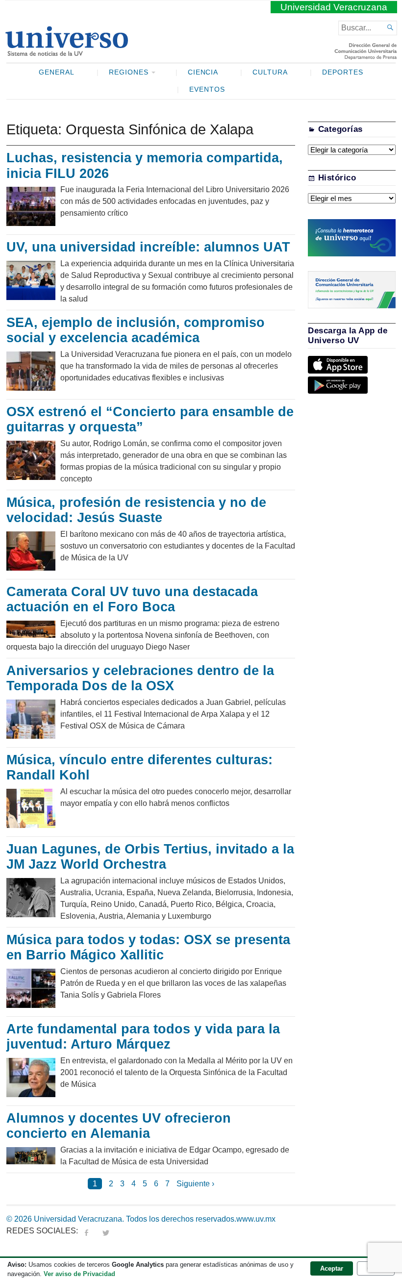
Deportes (342, 72)
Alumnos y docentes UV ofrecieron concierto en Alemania (118, 1126)
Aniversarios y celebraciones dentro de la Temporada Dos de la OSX (140, 678)
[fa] (86, 1231)
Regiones (129, 72)
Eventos (207, 89)
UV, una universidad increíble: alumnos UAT (148, 247)
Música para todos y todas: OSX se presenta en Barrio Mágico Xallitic (148, 947)
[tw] (106, 1231)
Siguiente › (195, 1183)
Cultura (270, 72)
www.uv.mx (256, 1219)
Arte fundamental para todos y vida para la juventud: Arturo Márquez (143, 1037)
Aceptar (331, 1268)
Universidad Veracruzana (333, 7)
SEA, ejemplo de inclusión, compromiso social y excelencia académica (135, 330)
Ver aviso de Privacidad (79, 1274)
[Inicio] (66, 52)
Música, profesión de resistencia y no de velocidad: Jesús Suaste (136, 510)
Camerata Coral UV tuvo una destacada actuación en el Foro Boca (132, 599)
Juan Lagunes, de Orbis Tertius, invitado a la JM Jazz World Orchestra (150, 857)
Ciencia (203, 72)
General (57, 72)
